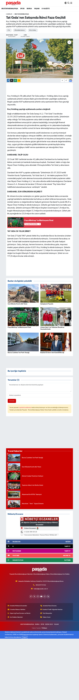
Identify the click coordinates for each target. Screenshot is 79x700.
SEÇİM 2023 (49, 624)
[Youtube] (41, 596)
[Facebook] (30, 596)
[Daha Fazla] (19, 80)
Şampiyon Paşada (46, 304)
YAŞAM (37, 8)
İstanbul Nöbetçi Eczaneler (18, 605)
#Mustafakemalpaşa (19, 30)
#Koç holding (32, 30)
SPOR (22, 8)
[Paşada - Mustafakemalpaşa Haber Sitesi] (13, 3)
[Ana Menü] (71, 3)
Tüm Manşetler (47, 613)
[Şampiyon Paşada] (55, 293)
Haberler (9, 14)
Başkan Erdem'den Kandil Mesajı (52, 352)
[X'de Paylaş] (11, 80)
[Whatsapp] (44, 596)
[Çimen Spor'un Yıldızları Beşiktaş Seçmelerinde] (55, 316)
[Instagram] (37, 596)
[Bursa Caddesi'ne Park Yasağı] (23, 342)
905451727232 (41, 585)
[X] (34, 596)
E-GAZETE (46, 8)
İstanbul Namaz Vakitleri (17, 609)
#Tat (9, 30)
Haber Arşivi (46, 617)
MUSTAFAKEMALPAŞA (9, 8)
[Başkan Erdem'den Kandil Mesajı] (55, 342)
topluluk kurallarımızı (25, 407)
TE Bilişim (44, 628)
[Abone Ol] (70, 80)
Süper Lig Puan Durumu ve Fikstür (20, 613)
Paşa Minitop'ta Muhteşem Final (19, 327)
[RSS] (48, 596)
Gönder (12, 401)
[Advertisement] (39, 433)
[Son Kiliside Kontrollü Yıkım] (23, 293)
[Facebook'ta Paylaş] (8, 80)
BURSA (29, 8)
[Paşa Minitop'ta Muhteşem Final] (23, 316)
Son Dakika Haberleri (16, 617)
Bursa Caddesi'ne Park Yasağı (18, 352)
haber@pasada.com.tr (41, 589)
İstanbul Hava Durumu (50, 605)
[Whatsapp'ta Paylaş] (15, 80)
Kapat (25, 637)
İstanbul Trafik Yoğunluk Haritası (52, 609)
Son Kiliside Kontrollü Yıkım (17, 304)
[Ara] (68, 3)
